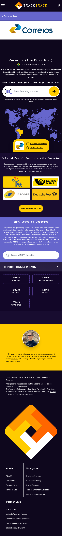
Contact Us (10, 480)
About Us (9, 476)
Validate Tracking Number (17, 514)
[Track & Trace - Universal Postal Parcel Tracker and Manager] (31, 6)
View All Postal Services (31, 208)
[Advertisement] (31, 46)
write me (14, 359)
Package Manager (33, 476)
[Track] (54, 91)
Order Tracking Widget (35, 494)
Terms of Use (11, 490)
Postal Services (32, 485)
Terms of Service (22, 394)
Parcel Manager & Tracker (16, 523)
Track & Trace (11, 356)
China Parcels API (38, 389)
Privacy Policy (11, 485)
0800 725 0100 (36, 148)
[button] (3, 5)
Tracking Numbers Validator (37, 490)
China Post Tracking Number (18, 519)
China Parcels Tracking (15, 528)
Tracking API (11, 509)
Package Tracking (33, 480)
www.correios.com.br (38, 144)
